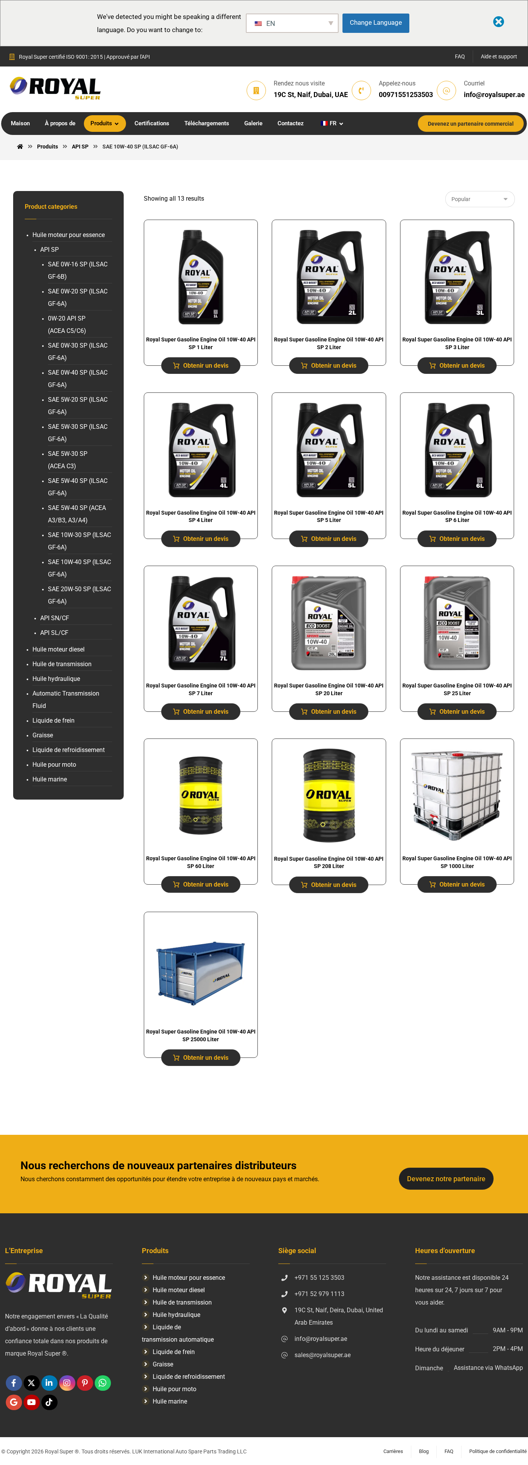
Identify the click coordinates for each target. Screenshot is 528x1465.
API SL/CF (54, 632)
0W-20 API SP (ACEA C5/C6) (67, 324)
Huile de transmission (62, 664)
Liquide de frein (53, 720)
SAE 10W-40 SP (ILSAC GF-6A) (79, 568)
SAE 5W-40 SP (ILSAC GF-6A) (77, 487)
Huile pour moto (54, 764)
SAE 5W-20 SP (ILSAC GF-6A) (77, 406)
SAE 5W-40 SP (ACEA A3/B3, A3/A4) (77, 514)
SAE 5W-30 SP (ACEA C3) (67, 460)
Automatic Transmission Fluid (65, 699)
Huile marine (49, 779)
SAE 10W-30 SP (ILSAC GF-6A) (79, 541)
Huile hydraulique (56, 678)
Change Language (376, 22)
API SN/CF (54, 618)
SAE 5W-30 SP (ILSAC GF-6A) (77, 433)
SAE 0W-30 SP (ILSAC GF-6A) (77, 352)
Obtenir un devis (205, 365)
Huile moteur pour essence (68, 235)
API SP (49, 249)
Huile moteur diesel (58, 649)
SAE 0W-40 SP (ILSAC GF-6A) (77, 379)
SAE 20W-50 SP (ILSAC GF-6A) (79, 595)
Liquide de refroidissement (68, 750)
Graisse (42, 735)
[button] (14, 1383)
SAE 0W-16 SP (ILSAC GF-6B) (77, 270)
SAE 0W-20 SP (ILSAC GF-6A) (77, 297)
